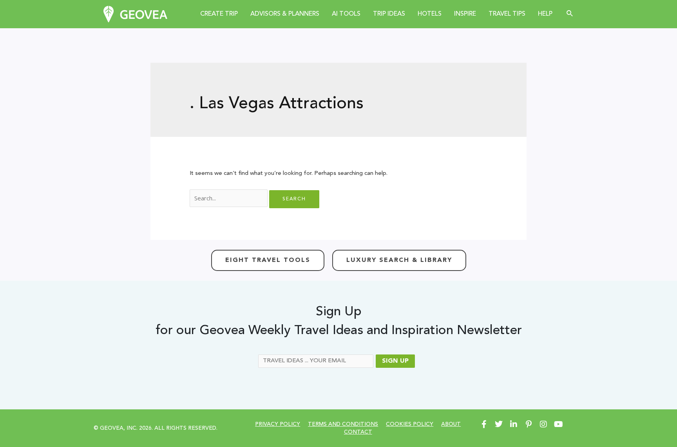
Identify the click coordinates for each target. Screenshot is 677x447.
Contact (358, 432)
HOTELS (430, 14)
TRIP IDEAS (389, 14)
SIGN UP (395, 361)
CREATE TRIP (219, 14)
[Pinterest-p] (528, 424)
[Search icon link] (570, 14)
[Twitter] (499, 424)
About (451, 424)
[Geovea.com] (135, 14)
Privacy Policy (277, 424)
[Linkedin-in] (514, 424)
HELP (545, 14)
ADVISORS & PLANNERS (284, 14)
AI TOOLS (346, 14)
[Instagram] (543, 424)
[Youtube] (558, 424)
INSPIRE (465, 14)
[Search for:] (229, 199)
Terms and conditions (343, 424)
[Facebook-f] (484, 424)
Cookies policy (409, 424)
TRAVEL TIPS (507, 14)
